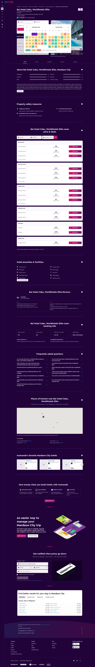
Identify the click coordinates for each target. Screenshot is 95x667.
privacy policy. (39, 580)
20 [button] (26, 43)
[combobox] (33, 564)
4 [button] (42, 34)
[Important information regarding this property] (82, 325)
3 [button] (68, 34)
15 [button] (62, 40)
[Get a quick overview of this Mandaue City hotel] (82, 70)
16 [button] (36, 40)
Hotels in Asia (24, 6)
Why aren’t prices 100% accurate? (26, 633)
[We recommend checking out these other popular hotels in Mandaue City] (82, 455)
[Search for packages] (2, 14)
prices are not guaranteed (44, 624)
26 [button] (45, 43)
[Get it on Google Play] (76, 644)
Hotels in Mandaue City (50, 6)
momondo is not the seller (24, 628)
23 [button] (36, 43)
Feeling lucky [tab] (40, 597)
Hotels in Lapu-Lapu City (55, 607)
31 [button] (68, 46)
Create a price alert (71, 493)
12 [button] (45, 37)
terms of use (33, 580)
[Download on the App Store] (76, 647)
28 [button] (29, 46)
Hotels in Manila (22, 603)
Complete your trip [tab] (50, 597)
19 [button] (45, 40)
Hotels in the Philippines (33, 6)
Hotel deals (19, 6)
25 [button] (42, 43)
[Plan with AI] (2, 17)
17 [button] (39, 40)
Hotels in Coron (22, 609)
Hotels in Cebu (41, 6)
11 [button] (42, 37)
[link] (50, 501)
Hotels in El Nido (53, 605)
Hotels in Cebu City (23, 605)
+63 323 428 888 (21, 15)
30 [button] (36, 46)
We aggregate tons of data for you (26, 630)
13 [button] (26, 40)
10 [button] (39, 37)
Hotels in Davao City (23, 612)
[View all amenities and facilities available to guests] (82, 262)
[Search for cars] (2, 11)
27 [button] (26, 46)
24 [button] (39, 43)
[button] (2, 2)
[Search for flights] (2, 6)
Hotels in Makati (22, 607)
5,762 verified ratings (30, 17)
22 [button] (33, 43)
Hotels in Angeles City (54, 609)
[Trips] (2, 20)
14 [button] (29, 40)
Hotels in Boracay (53, 603)
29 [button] (33, 46)
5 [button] (45, 34)
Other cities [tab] (21, 597)
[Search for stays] (2, 8)
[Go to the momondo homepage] (9, 2)
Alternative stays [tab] (30, 597)
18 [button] (42, 40)
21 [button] (29, 43)
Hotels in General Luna (54, 612)
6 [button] (26, 37)
